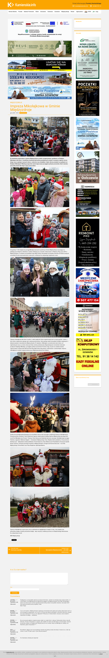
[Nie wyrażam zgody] (107, 654)
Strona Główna (13, 11)
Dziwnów (57, 11)
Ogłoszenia (79, 11)
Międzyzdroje (65, 11)
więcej (101, 653)
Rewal (72, 11)
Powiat (20, 11)
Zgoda (54, 656)
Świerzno (50, 11)
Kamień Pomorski (29, 11)
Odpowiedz (13, 604)
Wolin (37, 11)
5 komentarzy (23, 113)
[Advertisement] (40, 562)
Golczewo (43, 11)
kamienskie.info (10, 652)
